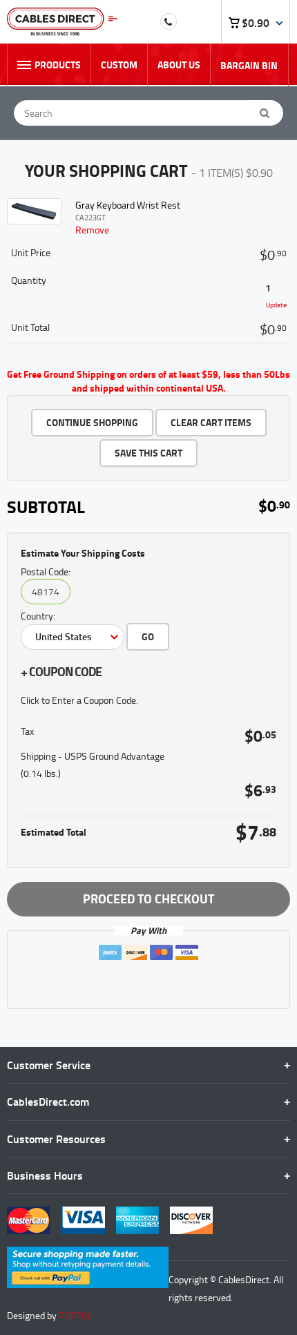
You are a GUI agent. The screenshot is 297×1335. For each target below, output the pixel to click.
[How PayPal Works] (88, 1253)
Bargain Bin (249, 65)
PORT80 (76, 1315)
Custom (119, 64)
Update (276, 304)
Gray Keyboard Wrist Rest (127, 204)
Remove (92, 229)
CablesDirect (62, 22)
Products (58, 64)
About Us (178, 64)
